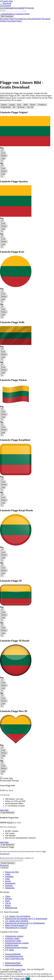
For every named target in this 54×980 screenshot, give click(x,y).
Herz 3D (30, 107)
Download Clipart (14, 21)
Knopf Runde (5, 107)
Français (30, 8)
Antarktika (9, 876)
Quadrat (12, 105)
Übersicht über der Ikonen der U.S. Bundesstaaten (25, 923)
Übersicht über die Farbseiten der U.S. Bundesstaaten (26, 918)
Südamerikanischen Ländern (16, 947)
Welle (26, 105)
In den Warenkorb (7, 812)
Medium (4, 156)
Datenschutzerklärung (13, 965)
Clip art (8, 903)
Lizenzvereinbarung (13, 954)
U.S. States (9, 950)
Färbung (8, 899)
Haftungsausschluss (13, 963)
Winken (33, 105)
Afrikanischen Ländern (14, 936)
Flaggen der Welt (12, 872)
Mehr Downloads (7, 16)
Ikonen (8, 905)
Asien (7, 879)
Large (3, 158)
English (20, 8)
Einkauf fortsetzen (7, 863)
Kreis (19, 105)
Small (3, 153)
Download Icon (21, 19)
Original (4, 105)
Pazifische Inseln (11, 945)
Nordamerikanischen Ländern (17, 943)
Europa (8, 881)
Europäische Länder (13, 941)
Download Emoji (34, 19)
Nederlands (8, 8)
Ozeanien (9, 885)
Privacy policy (20, 978)
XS (2, 150)
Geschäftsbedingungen (14, 956)
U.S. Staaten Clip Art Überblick (17, 916)
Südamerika (9, 888)
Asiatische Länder (12, 938)
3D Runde (21, 107)
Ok (28, 979)
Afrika (7, 874)
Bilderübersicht (11, 908)
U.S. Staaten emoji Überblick (16, 921)
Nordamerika (10, 883)
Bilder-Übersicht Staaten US (16, 925)
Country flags (20, 969)
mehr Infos (4, 810)
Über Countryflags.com (14, 958)
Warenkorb (4, 865)
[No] (31, 979)
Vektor (7, 896)
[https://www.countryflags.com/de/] (6, 1)
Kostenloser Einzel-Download (11, 860)
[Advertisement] (27, 50)
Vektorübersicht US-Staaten (16, 928)
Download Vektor (7, 19)
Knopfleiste (42, 105)
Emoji (7, 901)
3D (14, 107)
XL (2, 161)
